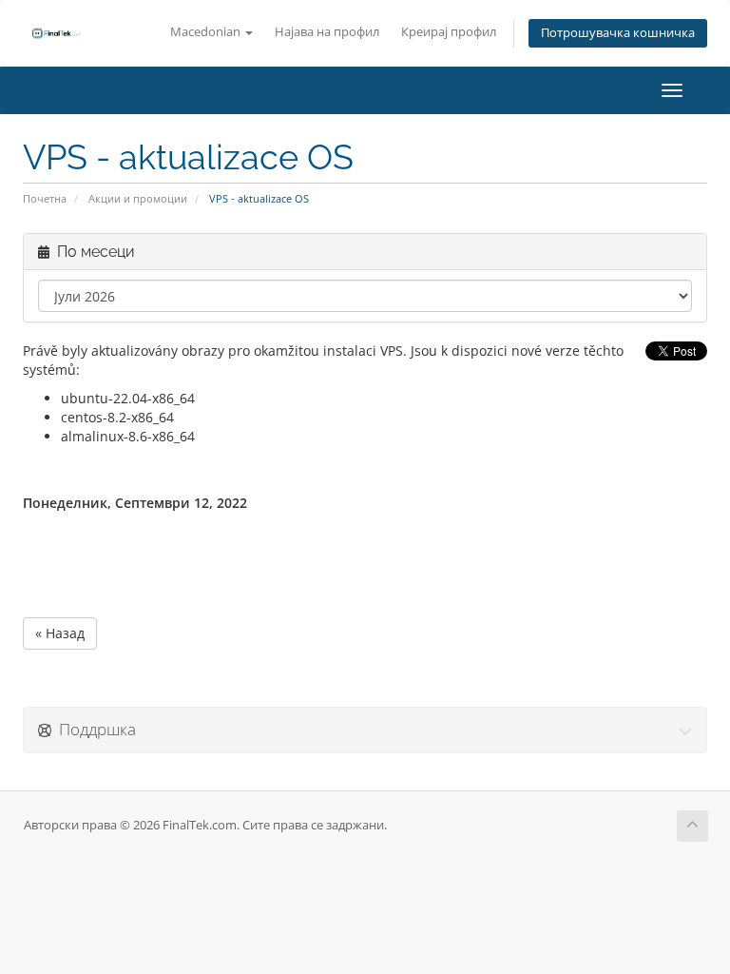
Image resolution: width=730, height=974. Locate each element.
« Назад (60, 633)
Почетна (45, 198)
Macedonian (206, 32)
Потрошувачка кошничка (618, 33)
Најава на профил (327, 32)
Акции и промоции (137, 198)
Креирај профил (448, 32)
